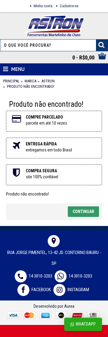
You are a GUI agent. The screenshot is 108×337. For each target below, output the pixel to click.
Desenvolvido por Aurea (54, 306)
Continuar (83, 211)
